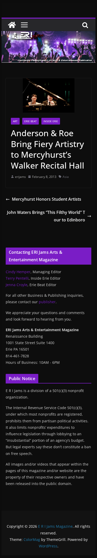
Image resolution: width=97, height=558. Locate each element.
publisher (47, 301)
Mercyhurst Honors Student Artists (46, 199)
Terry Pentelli (17, 278)
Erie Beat (30, 121)
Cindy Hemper (18, 271)
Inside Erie (50, 121)
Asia (66, 177)
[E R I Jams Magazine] (12, 25)
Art (15, 121)
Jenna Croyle (16, 284)
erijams (20, 177)
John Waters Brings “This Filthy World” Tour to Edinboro (46, 216)
